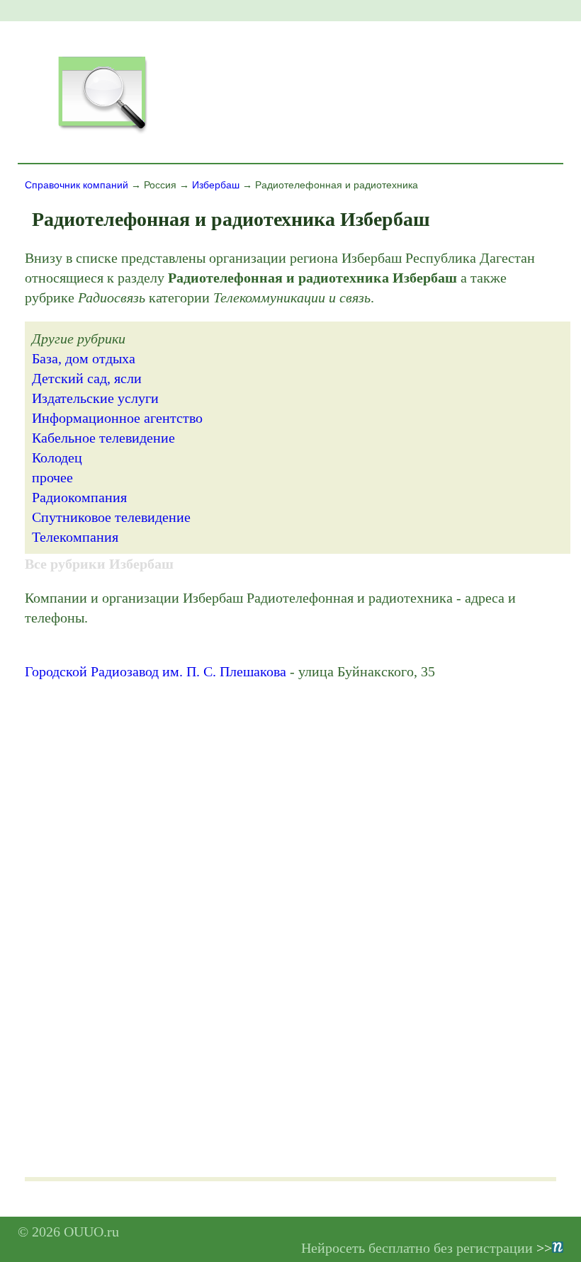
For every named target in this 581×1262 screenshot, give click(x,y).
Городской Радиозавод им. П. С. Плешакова (155, 671)
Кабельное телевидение (103, 437)
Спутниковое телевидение (111, 517)
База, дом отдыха (83, 358)
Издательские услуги (95, 398)
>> (544, 1248)
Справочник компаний (76, 185)
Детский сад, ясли (87, 378)
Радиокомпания (79, 497)
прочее (52, 477)
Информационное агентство (117, 418)
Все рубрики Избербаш (99, 564)
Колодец (57, 457)
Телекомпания (75, 537)
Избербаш (215, 185)
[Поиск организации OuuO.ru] (102, 132)
